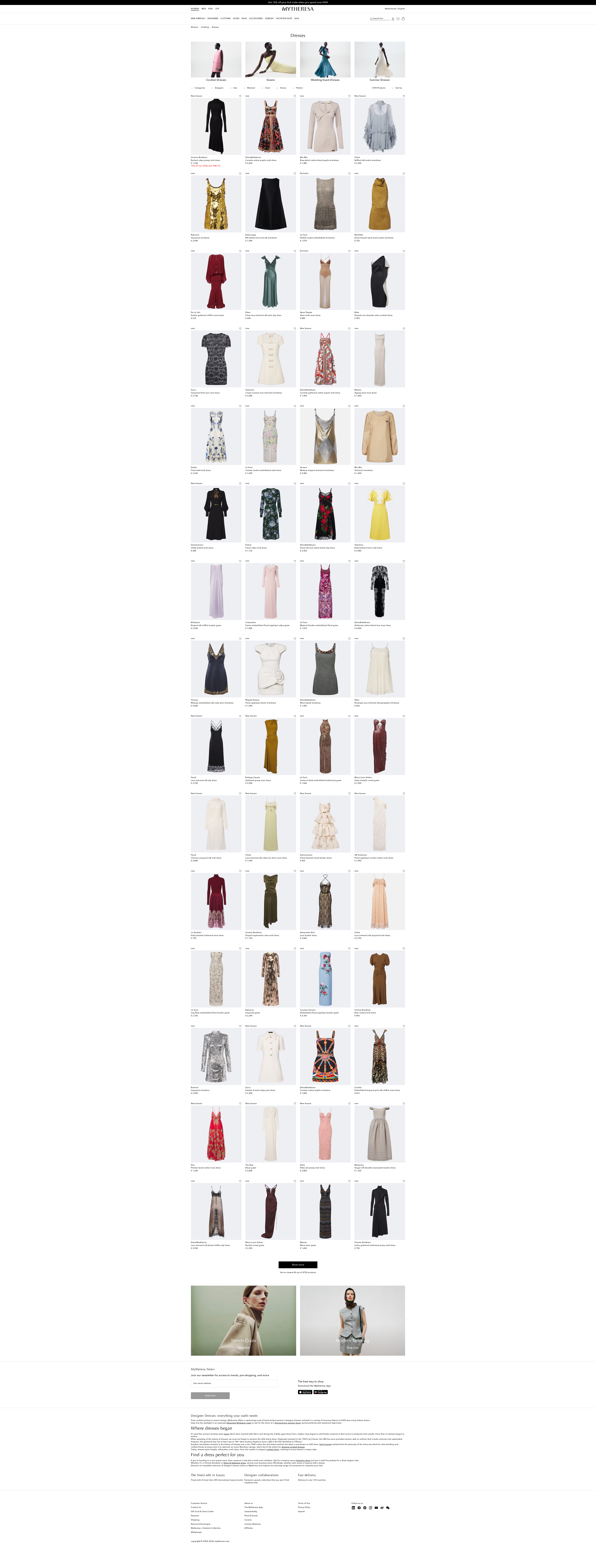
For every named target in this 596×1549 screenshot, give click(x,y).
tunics (226, 1434)
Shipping (195, 1520)
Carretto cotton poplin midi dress (260, 160)
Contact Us (196, 1507)
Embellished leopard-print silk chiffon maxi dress (377, 1090)
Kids (210, 9)
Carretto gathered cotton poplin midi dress (320, 393)
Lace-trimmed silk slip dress (204, 780)
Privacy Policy (304, 1507)
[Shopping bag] (403, 19)
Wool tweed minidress (310, 703)
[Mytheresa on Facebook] (359, 1507)
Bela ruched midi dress (365, 1013)
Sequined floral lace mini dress (205, 393)
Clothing (205, 27)
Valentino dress (303, 1461)
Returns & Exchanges (200, 1524)
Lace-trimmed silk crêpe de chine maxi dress (266, 858)
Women (195, 9)
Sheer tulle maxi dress (310, 315)
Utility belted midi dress (202, 548)
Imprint (301, 1512)
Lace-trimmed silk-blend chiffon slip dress (210, 1245)
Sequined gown (252, 1013)
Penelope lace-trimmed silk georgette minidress (376, 703)
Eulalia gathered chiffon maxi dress (207, 315)
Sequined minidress (200, 238)
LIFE (217, 9)
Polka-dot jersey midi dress (312, 1168)
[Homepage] (298, 9)
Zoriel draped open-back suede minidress (374, 238)
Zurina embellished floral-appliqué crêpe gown (267, 625)
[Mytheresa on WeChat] (388, 1507)
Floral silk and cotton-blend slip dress (317, 548)
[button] (371, 18)
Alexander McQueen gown (238, 1423)
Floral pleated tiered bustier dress (316, 858)
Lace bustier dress (308, 936)
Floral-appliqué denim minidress (260, 703)
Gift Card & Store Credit (202, 1512)
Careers (248, 1520)
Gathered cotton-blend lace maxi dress (372, 625)
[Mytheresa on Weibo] (382, 1507)
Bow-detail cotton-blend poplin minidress (319, 160)
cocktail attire (272, 1450)
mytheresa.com (222, 1541)
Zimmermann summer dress (288, 1423)
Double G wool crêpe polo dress (260, 1090)
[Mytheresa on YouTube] (376, 1507)
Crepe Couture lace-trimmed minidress (263, 393)
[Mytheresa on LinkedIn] (353, 1507)
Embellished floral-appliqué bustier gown (319, 1013)
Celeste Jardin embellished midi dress (263, 470)
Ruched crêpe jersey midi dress (205, 160)
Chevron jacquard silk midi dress (206, 858)
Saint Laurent (325, 1444)
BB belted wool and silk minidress (261, 238)
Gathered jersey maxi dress (258, 780)
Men (203, 9)
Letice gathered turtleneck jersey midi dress (374, 1245)
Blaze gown (250, 1168)
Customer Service (199, 1503)
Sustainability (250, 1512)
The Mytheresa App (253, 1507)
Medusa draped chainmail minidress (317, 470)
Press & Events (251, 1516)
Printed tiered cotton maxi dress (206, 1168)
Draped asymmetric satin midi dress (262, 936)
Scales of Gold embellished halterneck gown (320, 780)
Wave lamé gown (308, 1245)
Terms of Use (304, 1503)
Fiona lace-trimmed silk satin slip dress (263, 315)
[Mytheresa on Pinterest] (365, 1507)
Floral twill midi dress (201, 470)
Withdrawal (196, 1532)
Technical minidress (363, 470)
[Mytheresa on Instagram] (370, 1507)
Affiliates (248, 1528)
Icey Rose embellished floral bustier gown (210, 1013)
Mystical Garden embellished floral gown (319, 625)
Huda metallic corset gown (366, 780)
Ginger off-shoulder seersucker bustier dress (374, 1168)
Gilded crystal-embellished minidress (317, 238)
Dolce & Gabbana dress (235, 1463)
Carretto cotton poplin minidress (315, 1090)
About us (248, 1503)
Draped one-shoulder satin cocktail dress (373, 315)
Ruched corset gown (254, 1245)
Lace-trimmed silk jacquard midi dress (372, 936)
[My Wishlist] (398, 19)
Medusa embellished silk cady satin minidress (212, 703)
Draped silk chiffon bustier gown (206, 625)
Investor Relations (252, 1524)
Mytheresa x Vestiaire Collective (206, 1528)
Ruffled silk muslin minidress (367, 160)
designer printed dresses (293, 1447)
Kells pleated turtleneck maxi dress (207, 936)
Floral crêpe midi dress (256, 548)
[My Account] (393, 19)
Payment (195, 1516)
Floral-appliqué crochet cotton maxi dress (373, 858)
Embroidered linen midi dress (368, 548)
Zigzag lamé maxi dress (365, 393)
